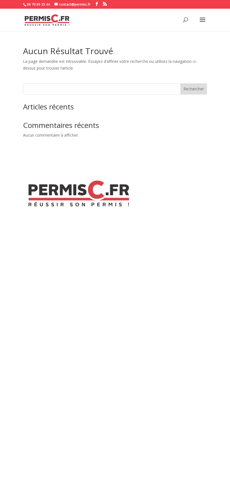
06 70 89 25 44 (38, 4)
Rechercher (193, 88)
